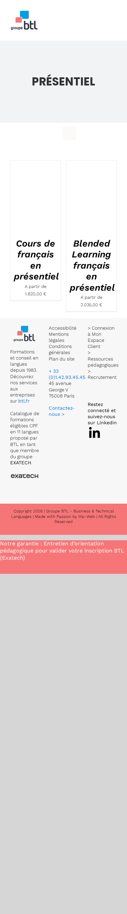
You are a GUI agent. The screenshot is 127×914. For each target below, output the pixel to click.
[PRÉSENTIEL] (35, 198)
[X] (94, 428)
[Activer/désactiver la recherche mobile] (102, 14)
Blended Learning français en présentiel (92, 265)
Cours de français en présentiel (36, 260)
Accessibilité (63, 328)
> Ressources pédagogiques (103, 358)
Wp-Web (86, 516)
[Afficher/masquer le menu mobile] (114, 14)
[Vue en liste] (69, 133)
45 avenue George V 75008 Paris (62, 389)
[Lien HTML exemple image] (24, 328)
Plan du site (62, 359)
